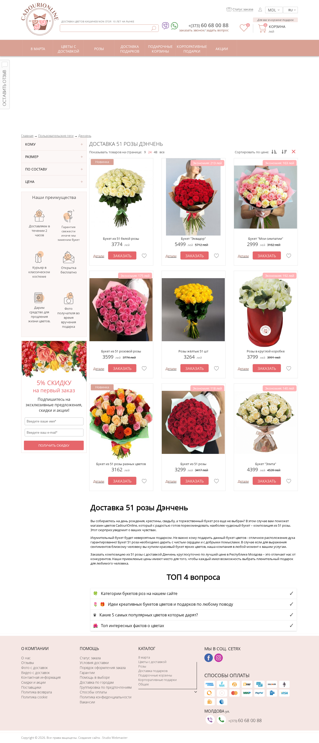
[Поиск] (153, 28)
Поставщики (31, 687)
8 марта (144, 657)
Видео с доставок (35, 672)
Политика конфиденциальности (105, 697)
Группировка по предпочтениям (106, 687)
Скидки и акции (33, 682)
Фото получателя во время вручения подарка (68, 317)
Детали (98, 256)
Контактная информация (41, 677)
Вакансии (87, 702)
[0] (244, 30)
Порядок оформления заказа (103, 667)
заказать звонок (191, 30)
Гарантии (87, 672)
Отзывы (27, 662)
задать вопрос (217, 30)
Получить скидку (53, 445)
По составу (36, 169)
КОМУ (30, 144)
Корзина (277, 26)
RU (290, 10)
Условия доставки (94, 662)
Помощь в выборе (95, 677)
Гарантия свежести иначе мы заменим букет (69, 233)
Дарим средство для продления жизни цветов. (39, 314)
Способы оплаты (93, 692)
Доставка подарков (152, 670)
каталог (146, 648)
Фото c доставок (34, 667)
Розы (142, 666)
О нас (26, 658)
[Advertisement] (159, 93)
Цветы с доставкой (152, 662)
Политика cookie (34, 697)
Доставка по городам (97, 682)
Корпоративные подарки (157, 679)
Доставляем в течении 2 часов (39, 230)
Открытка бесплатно (69, 269)
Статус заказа (90, 658)
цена (29, 181)
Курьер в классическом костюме (39, 272)
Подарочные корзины (155, 675)
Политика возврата (36, 692)
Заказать (122, 255)
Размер (31, 156)
